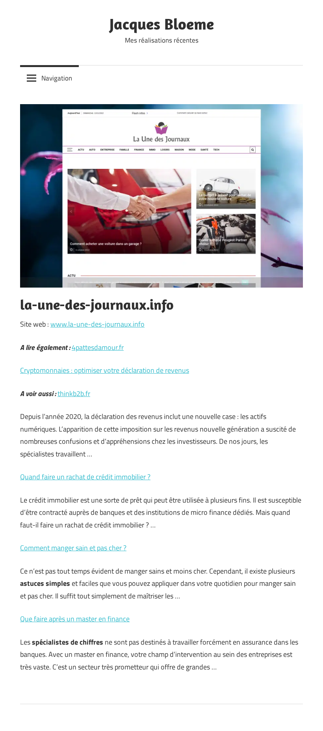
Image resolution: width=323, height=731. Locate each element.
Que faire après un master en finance (75, 618)
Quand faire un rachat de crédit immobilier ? (85, 476)
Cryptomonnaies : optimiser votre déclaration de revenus (104, 370)
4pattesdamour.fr (98, 347)
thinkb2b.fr (74, 393)
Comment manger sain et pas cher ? (73, 547)
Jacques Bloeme (162, 24)
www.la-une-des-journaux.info (97, 324)
